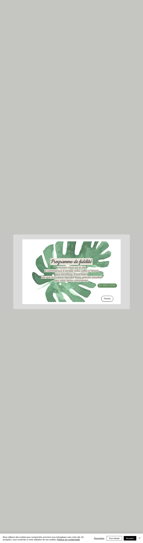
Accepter (130, 538)
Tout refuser (114, 538)
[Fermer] (139, 538)
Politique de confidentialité (68, 539)
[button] (107, 298)
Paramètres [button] (99, 538)
